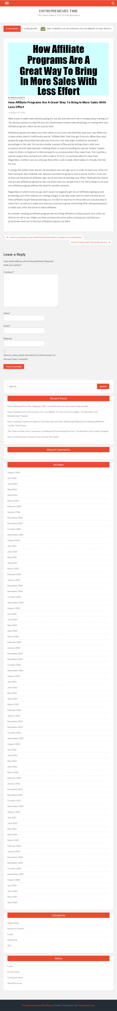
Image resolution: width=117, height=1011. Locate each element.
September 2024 (15, 602)
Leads (10, 934)
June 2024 (12, 619)
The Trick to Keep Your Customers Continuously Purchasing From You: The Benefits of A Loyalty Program (57, 431)
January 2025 (13, 580)
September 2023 (15, 670)
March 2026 (13, 500)
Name (7, 313)
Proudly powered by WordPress (37, 1005)
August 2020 (13, 879)
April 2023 (12, 698)
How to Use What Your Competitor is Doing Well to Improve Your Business (46, 237)
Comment (9, 272)
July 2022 (11, 749)
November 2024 (15, 591)
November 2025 (15, 523)
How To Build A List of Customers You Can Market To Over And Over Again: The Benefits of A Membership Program (52, 414)
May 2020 (12, 896)
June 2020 (12, 891)
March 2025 (13, 568)
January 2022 (13, 783)
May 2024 (12, 625)
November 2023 (15, 659)
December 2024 (15, 585)
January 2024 (13, 647)
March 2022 (13, 772)
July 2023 (11, 681)
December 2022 (15, 721)
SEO (9, 945)
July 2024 (11, 614)
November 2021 (15, 795)
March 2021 (13, 840)
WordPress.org (14, 983)
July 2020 (11, 885)
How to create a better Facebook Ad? (89, 242)
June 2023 (12, 687)
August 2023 (13, 676)
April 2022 (12, 766)
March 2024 (13, 636)
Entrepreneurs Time (58, 11)
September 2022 (15, 738)
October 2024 (14, 597)
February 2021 (14, 845)
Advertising (13, 923)
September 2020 (15, 874)
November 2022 (15, 727)
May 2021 (12, 829)
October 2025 (14, 529)
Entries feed (13, 971)
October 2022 (14, 732)
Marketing (12, 940)
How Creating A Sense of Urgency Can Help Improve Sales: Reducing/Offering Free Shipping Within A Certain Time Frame (55, 423)
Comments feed (15, 977)
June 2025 (12, 551)
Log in (10, 966)
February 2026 (14, 506)
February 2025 (14, 574)
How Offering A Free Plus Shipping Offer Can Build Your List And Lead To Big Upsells (47, 406)
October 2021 (14, 800)
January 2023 (13, 715)
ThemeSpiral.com (86, 1005)
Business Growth (16, 97)
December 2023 (15, 653)
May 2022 (12, 761)
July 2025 (11, 546)
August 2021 (13, 812)
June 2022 (12, 755)
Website (8, 338)
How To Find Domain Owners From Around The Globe (33, 436)
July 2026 (11, 478)
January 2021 (13, 851)
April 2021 (12, 834)
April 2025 (12, 563)
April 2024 (12, 631)
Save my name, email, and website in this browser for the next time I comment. (30, 357)
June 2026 (12, 483)
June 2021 (12, 823)
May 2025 (12, 557)
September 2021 (15, 806)
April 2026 (12, 495)
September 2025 (15, 534)
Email (7, 325)
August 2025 (13, 540)
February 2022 (14, 778)
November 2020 (15, 862)
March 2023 (13, 704)
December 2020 (15, 857)
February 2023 (14, 710)
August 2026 (13, 472)
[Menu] (7, 3)
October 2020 (14, 868)
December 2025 (15, 517)
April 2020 (12, 902)
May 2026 (12, 489)
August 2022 (13, 744)
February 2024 (14, 642)
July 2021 (11, 817)
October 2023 (14, 664)
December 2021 (15, 789)
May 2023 (12, 693)
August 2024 (13, 608)
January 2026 (13, 512)
